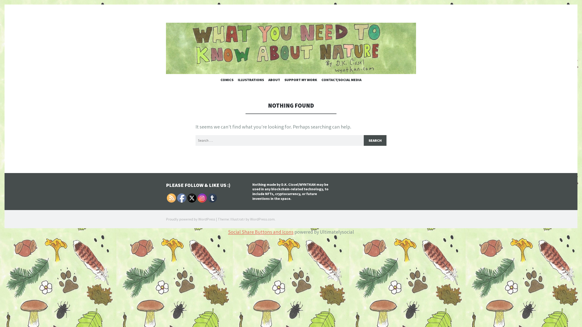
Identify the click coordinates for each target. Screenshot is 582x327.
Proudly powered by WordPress (190, 219)
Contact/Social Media (341, 79)
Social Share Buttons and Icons (261, 232)
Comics (227, 79)
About (274, 79)
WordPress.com (262, 219)
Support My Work (300, 79)
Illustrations (251, 79)
